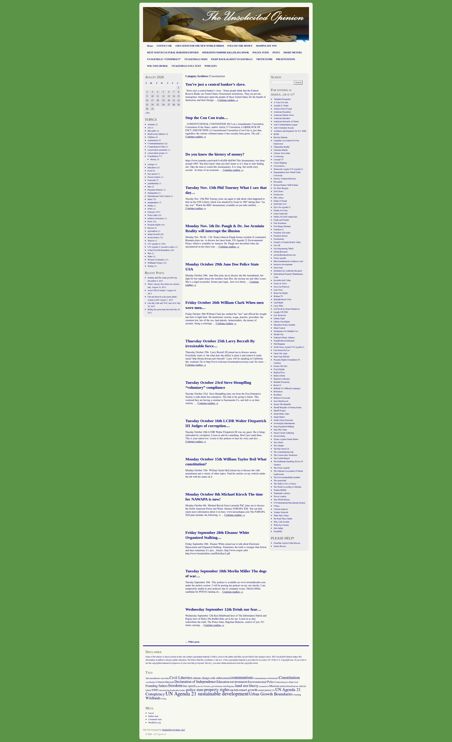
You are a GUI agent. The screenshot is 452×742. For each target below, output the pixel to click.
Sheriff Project (280, 410)
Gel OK (277, 245)
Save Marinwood (281, 401)
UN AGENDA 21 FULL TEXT (186, 66)
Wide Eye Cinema (281, 524)
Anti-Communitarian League (286, 124)
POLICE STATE (260, 52)
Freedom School (280, 235)
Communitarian (259, 678)
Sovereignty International (284, 423)
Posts (150, 221)
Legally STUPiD (281, 312)
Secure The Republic (282, 404)
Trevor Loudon (280, 496)
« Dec (147, 112)
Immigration (153, 192)
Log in (151, 712)
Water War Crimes (281, 515)
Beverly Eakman (280, 137)
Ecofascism (278, 194)
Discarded (278, 181)
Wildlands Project (155, 262)
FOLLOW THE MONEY (239, 45)
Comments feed (154, 719)
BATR (276, 134)
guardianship (153, 183)
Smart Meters (279, 416)
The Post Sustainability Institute (287, 477)
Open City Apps (280, 353)
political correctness (156, 218)
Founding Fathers (156, 686)
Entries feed (153, 716)
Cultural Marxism (165, 682)
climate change (201, 678)
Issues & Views (280, 283)
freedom (175, 685)
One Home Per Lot (282, 350)
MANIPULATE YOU (266, 45)
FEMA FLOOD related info (285, 216)
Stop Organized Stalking (284, 426)
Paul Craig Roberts (282, 356)
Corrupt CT (278, 159)
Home (150, 45)
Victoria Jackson (281, 509)
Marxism (274, 686)
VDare (276, 505)
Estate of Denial (280, 200)
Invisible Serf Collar (282, 280)
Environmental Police (261, 682)
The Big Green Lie (281, 448)
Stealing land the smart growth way (162, 277)
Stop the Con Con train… (206, 118)
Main (150, 199)
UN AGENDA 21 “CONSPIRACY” (164, 59)
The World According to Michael (287, 486)
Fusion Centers (154, 176)
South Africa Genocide (283, 420)
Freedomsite (279, 238)
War (149, 253)
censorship (164, 678)
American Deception (282, 111)
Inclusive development (283, 264)
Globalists (207, 686)
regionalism (152, 231)
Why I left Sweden (281, 521)
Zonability (278, 531)
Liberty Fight (279, 318)
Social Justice (153, 237)
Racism (151, 227)
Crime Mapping (280, 162)
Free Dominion (280, 223)
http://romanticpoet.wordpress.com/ (288, 261)
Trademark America (282, 493)
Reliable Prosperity (282, 381)
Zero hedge (278, 528)
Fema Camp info (281, 213)
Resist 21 (277, 385)
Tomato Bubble (280, 489)
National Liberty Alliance (284, 337)
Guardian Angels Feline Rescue (287, 542)
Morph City (279, 334)
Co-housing (279, 156)
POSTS (276, 52)
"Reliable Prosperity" (282, 99)
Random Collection (282, 378)
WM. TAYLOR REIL (157, 66)
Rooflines (278, 394)
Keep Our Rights (281, 292)
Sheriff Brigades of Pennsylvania (287, 407)
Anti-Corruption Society (284, 127)
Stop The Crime (280, 429)
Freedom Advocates (282, 232)
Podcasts (151, 211)
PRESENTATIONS (285, 59)
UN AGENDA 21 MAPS (196, 59)
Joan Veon (278, 289)
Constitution (153, 156)
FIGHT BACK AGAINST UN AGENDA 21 (232, 59)
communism (153, 140)
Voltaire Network (281, 512)
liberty (253, 685)
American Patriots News (284, 115)
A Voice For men (281, 102)
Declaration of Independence (195, 681)
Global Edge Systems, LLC (173, 729)
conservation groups (156, 152)
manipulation (153, 202)
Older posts (192, 641)
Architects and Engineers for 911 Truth (290, 130)
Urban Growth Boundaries (159, 250)
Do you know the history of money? (214, 154)
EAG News (278, 191)
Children (151, 137)
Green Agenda (280, 258)
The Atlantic (279, 445)
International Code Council (159, 196)
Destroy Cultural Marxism (285, 178)
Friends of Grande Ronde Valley (287, 242)
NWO (150, 208)
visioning (297, 694)
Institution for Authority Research (288, 270)
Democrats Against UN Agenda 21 (288, 169)
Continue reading (228, 100)
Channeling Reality (282, 146)
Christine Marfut (281, 149)
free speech (152, 173)
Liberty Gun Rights (282, 321)
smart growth (248, 689)
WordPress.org (154, 722)
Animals (151, 124)
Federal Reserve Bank (285, 682)
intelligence (229, 686)
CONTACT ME (164, 45)
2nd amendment (152, 678)
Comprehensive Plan (156, 146)
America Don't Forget (283, 108)
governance (217, 686)
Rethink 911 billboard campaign (287, 388)
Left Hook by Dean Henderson (287, 308)
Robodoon (278, 391)
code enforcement (220, 678)
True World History (282, 499)
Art (149, 127)
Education (152, 167)
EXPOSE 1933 (280, 203)
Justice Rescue (280, 546)
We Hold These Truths (283, 518)
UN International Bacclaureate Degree (289, 502)
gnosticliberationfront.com (285, 254)
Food (150, 170)
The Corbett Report (282, 458)
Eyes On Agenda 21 (282, 207)
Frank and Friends (281, 219)
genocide (199, 686)
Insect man (278, 267)
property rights (217, 689)
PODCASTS (211, 66)
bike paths (152, 130)
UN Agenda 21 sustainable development (207, 693)
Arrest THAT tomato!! (157, 290)
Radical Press (279, 372)
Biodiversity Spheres (156, 133)
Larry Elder (278, 305)
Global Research (280, 251)
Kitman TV (278, 296)
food (296, 682)
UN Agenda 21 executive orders (161, 246)
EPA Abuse (279, 197)
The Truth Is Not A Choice (285, 483)
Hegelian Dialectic (155, 189)
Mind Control (279, 327)
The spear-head (280, 480)
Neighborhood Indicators (284, 340)
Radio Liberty (279, 375)
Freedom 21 (279, 229)
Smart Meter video (281, 413)
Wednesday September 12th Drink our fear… (223, 609)
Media (150, 205)
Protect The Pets (280, 366)
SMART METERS (292, 52)
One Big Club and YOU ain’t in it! (162, 303)
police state (195, 689)
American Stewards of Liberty (286, 121)
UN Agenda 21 (154, 243)
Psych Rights (279, 369)
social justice (264, 690)
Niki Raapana (279, 343)
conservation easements (157, 149)
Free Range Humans (282, 226)
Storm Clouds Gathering (284, 432)
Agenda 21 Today (281, 105)
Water (150, 256)
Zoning (151, 265)
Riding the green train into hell (160, 309)
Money (153, 159)
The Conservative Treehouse (285, 455)
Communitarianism (155, 143)
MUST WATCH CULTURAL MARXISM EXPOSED (172, 52)
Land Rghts (278, 302)
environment (238, 681)
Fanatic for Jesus (281, 210)
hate (149, 186)
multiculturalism (288, 686)
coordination (150, 682)
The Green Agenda (282, 467)
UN (273, 690)
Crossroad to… (280, 165)
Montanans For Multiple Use (286, 331)
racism (234, 690)
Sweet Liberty (279, 435)
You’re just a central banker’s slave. (215, 84)
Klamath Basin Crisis (283, 299)
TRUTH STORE (264, 59)
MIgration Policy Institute (284, 324)
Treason (151, 240)
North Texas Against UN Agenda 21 (289, 346)
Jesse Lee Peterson (281, 286)
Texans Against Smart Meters (286, 439)
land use (241, 685)
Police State (152, 215)
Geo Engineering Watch (283, 248)
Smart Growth (154, 234)
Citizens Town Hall (282, 153)
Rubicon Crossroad (282, 397)
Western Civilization (156, 259)
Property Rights (154, 224)
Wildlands (152, 697)
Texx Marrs (278, 442)
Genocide (152, 180)
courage (151, 164)
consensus (272, 678)
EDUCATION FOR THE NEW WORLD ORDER (200, 45)
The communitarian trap (283, 451)
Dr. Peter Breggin (281, 188)
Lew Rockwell (280, 315)
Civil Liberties (181, 677)
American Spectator (282, 118)
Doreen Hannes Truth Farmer (286, 184)
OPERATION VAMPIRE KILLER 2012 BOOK (225, 52)
